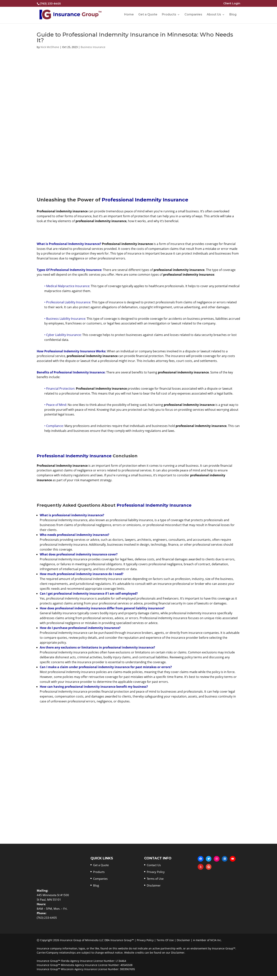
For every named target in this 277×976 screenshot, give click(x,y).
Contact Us (154, 865)
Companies (193, 14)
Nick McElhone (50, 47)
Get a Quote (147, 14)
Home (129, 14)
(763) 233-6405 (50, 3)
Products (169, 14)
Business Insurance (93, 47)
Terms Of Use (165, 940)
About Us (214, 14)
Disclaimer (154, 885)
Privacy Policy (156, 872)
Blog (232, 14)
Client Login (231, 3)
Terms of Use (155, 878)
